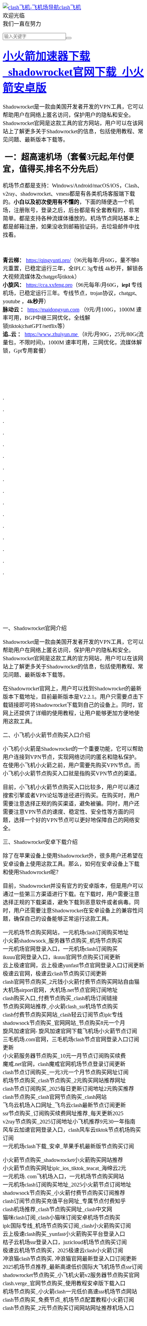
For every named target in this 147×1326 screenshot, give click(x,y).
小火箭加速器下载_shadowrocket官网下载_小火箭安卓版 (73, 72)
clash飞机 (70, 7)
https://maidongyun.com (53, 309)
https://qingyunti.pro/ (48, 260)
